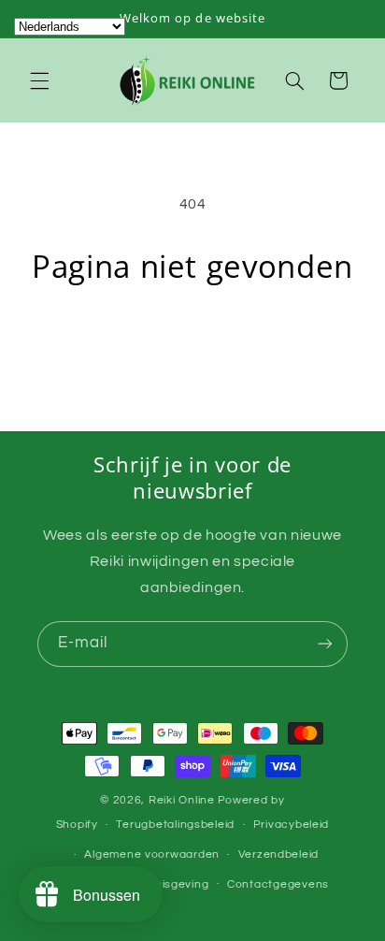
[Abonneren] (325, 644)
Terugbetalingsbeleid (175, 824)
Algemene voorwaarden (152, 854)
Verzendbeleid (279, 854)
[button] (39, 80)
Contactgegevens (278, 884)
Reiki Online (182, 800)
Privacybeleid (291, 824)
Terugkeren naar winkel (192, 338)
